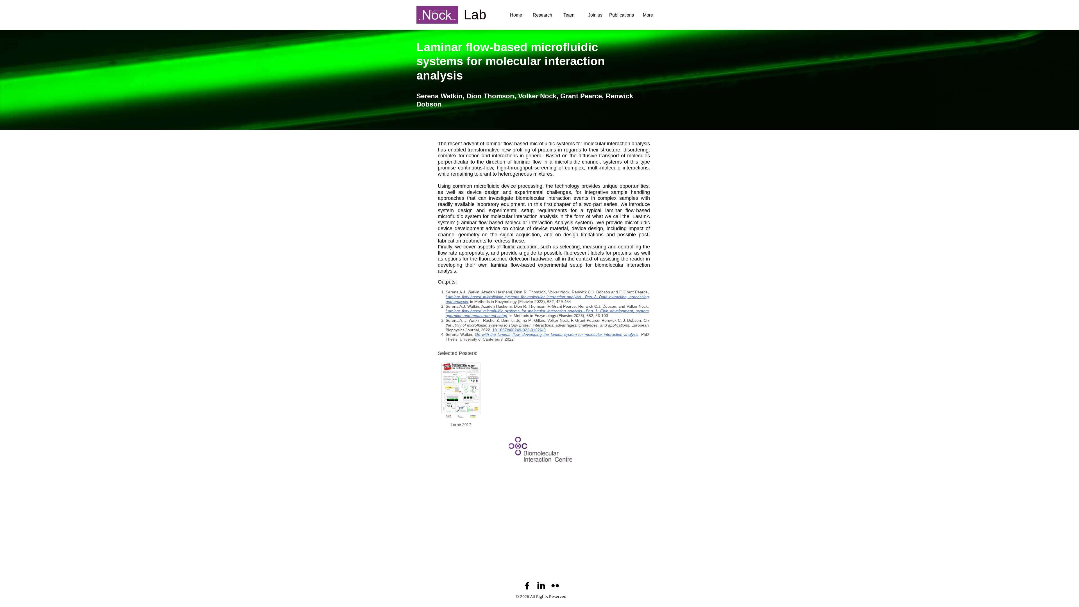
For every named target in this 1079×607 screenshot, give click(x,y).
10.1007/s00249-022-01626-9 (519, 330)
